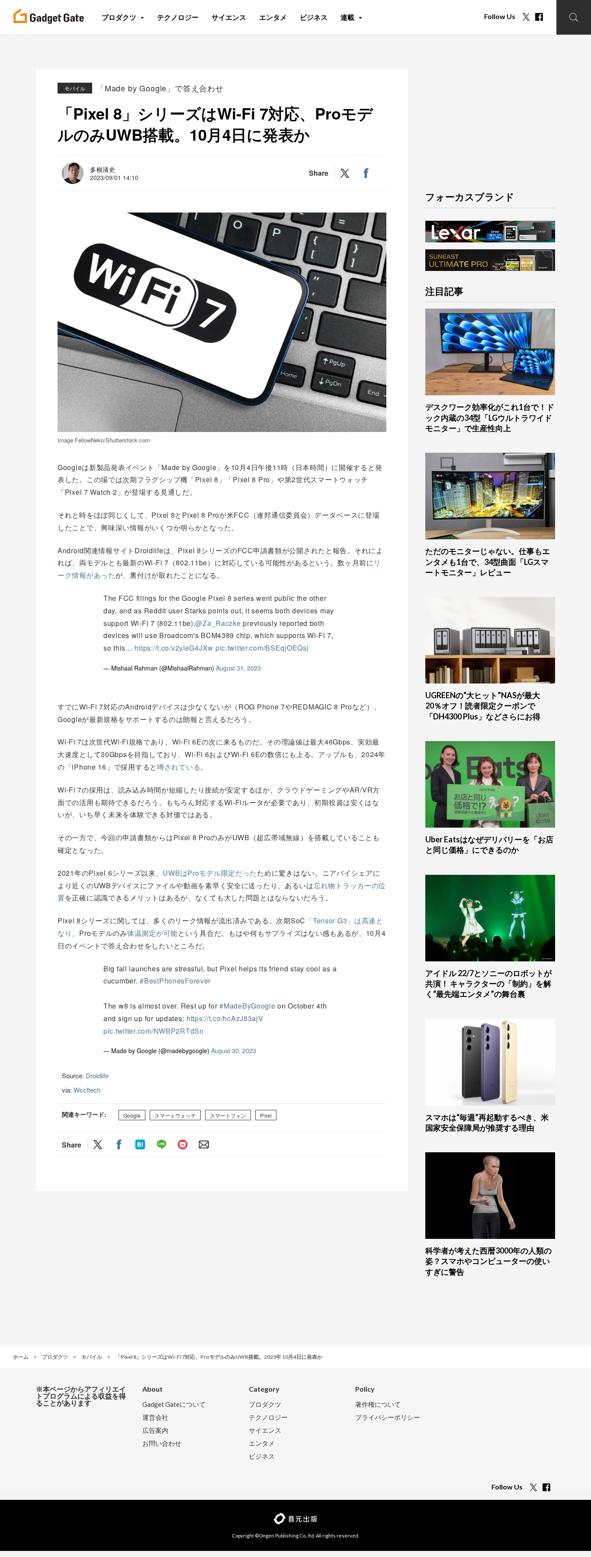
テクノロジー (268, 1417)
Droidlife (97, 1075)
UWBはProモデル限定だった (210, 873)
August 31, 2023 (238, 668)
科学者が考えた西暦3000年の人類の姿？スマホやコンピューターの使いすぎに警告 (488, 1261)
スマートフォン (228, 1115)
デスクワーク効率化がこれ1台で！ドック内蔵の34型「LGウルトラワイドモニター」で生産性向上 (489, 417)
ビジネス (262, 1456)
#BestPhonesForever (175, 981)
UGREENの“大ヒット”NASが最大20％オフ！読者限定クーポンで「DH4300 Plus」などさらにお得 (482, 705)
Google (132, 1115)
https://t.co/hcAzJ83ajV (224, 1018)
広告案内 (155, 1430)
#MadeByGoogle (247, 1006)
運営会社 (155, 1417)
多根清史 (103, 169)
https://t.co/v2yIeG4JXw (174, 648)
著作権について (378, 1404)
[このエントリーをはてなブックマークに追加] (140, 1144)
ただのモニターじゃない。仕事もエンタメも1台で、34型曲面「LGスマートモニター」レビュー (487, 561)
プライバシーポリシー (387, 1417)
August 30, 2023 (233, 1050)
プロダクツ (265, 1404)
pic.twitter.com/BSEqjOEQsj (262, 648)
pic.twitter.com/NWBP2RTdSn (153, 1031)
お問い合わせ (161, 1443)
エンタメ (262, 1443)
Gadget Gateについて (174, 1404)
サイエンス (265, 1430)
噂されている (178, 767)
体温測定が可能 (152, 933)
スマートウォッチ (175, 1115)
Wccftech (87, 1089)
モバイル (74, 88)
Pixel (266, 1115)
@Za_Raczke (218, 623)
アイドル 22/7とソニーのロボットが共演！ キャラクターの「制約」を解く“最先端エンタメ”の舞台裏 (488, 983)
